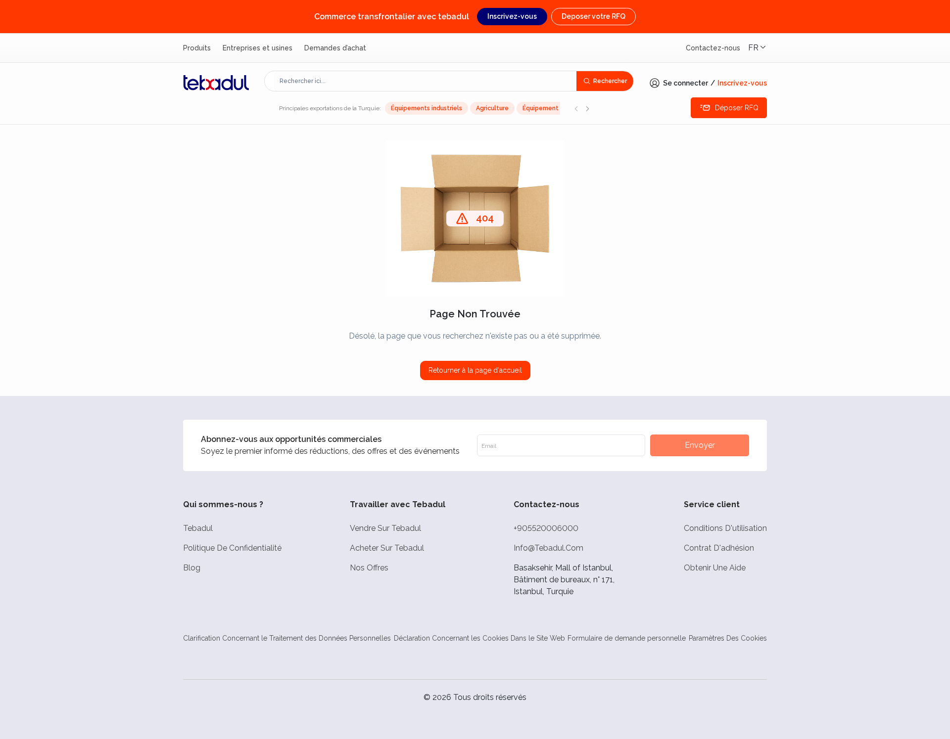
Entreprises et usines (257, 48)
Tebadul (198, 528)
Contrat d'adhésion (719, 548)
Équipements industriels (426, 108)
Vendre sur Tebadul (385, 528)
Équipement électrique (556, 108)
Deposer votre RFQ (593, 16)
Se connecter (685, 83)
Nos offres (369, 567)
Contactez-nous (713, 48)
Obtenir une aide (715, 567)
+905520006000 (546, 528)
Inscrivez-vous (512, 16)
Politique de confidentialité (232, 548)
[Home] (216, 82)
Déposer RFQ (737, 108)
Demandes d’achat (335, 48)
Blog (191, 567)
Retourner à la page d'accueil (475, 370)
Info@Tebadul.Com (548, 548)
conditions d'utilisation (725, 528)
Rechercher (610, 81)
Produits (197, 48)
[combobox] (425, 81)
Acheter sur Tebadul (387, 548)
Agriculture (492, 108)
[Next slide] (587, 108)
